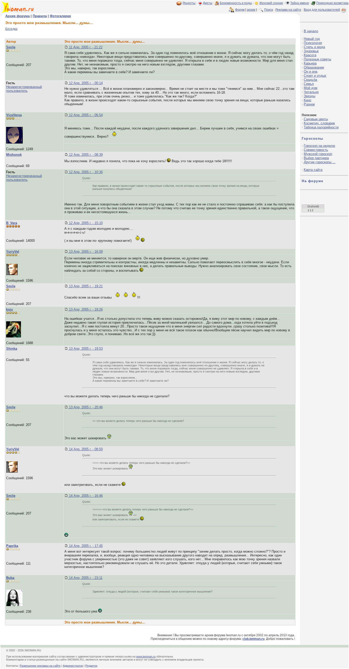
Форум (240, 10)
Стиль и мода (314, 47)
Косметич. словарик (319, 123)
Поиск (268, 10)
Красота (310, 55)
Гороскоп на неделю (319, 146)
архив (251, 10)
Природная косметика (332, 3)
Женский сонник (271, 3)
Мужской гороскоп (318, 154)
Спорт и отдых (315, 76)
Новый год (312, 39)
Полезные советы (317, 59)
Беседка (11, 29)
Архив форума (17, 16)
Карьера (310, 63)
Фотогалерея (60, 16)
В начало (311, 31)
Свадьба (310, 80)
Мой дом (310, 88)
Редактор (91, 665)
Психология (313, 43)
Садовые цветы (316, 119)
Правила (40, 16)
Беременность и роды (236, 3)
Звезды (309, 96)
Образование (314, 67)
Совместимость (316, 150)
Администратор (73, 665)
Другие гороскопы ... (319, 162)
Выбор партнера (316, 158)
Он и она (310, 71)
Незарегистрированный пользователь (24, 89)
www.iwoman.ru (146, 656)
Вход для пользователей (322, 10)
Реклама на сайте (288, 10)
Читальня (311, 92)
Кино (307, 100)
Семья (309, 84)
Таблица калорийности (321, 127)
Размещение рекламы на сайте (40, 665)
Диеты (207, 3)
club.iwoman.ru (253, 639)
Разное (309, 104)
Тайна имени (299, 3)
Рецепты (189, 3)
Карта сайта (313, 170)
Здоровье (311, 51)
